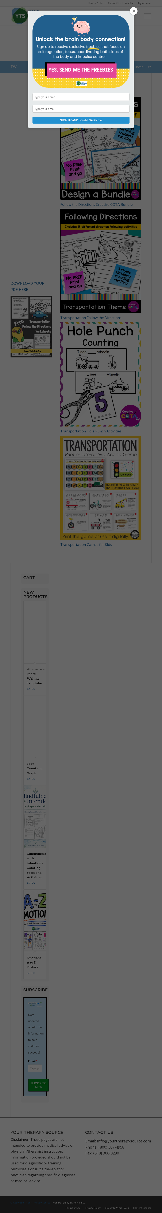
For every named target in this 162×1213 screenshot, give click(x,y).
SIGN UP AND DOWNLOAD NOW (81, 120)
